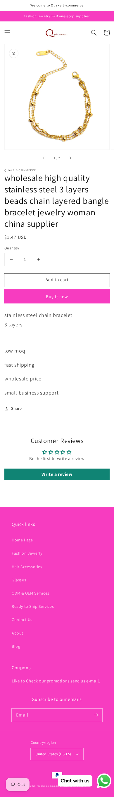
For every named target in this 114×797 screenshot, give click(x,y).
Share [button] (16, 408)
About (17, 633)
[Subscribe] (95, 715)
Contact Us (22, 619)
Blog (16, 646)
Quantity (11, 248)
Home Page (22, 540)
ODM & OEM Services (30, 593)
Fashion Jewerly (27, 553)
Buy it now (57, 296)
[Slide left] (43, 157)
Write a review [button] (57, 474)
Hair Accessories (27, 566)
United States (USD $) (53, 753)
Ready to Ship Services (33, 606)
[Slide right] (70, 157)
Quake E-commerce (49, 785)
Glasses (19, 580)
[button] (7, 32)
